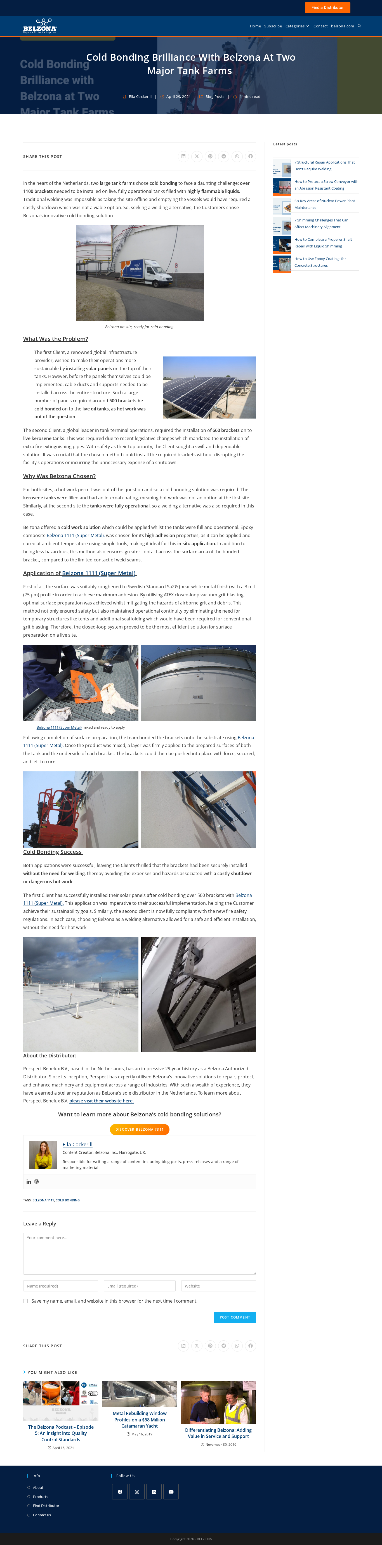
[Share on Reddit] (223, 156)
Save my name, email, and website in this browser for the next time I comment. (114, 1301)
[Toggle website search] (359, 26)
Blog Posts (215, 96)
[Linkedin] (28, 1182)
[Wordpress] (36, 1182)
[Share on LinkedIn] (183, 156)
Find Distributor (46, 1505)
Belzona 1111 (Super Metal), (76, 535)
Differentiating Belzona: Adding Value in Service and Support (218, 1433)
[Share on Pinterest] (210, 156)
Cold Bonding (68, 1200)
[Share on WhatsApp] (237, 156)
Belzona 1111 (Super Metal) (59, 727)
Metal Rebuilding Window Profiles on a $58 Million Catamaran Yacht (140, 1419)
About (38, 1487)
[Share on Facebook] (250, 156)
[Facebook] (120, 1491)
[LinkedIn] (154, 1491)
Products (40, 1496)
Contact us (42, 1514)
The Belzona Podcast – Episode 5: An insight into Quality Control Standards (61, 1433)
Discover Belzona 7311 (139, 1129)
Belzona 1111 (43, 1200)
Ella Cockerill (140, 96)
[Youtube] (171, 1491)
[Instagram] (137, 1491)
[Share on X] (196, 156)
